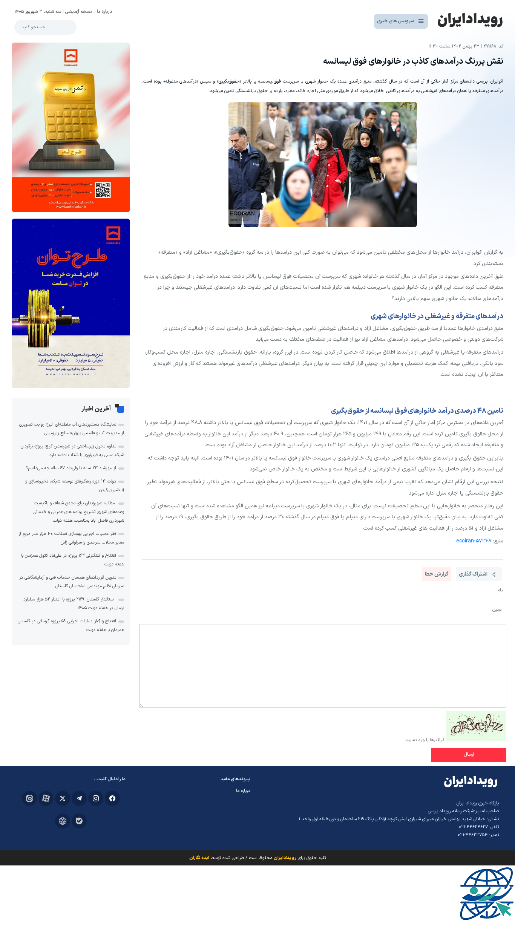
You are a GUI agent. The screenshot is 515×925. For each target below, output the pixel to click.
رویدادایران (285, 858)
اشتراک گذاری (473, 574)
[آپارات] (46, 798)
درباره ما (104, 11)
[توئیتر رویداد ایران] (62, 798)
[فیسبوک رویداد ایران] (112, 798)
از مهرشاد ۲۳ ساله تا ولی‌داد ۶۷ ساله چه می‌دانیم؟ (71, 468)
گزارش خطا (436, 574)
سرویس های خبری (395, 21)
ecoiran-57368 (474, 541)
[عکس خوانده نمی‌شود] (476, 740)
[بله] (79, 821)
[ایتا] (29, 798)
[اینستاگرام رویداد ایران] (95, 798)
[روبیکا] (62, 821)
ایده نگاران (199, 858)
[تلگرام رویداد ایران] (79, 798)
